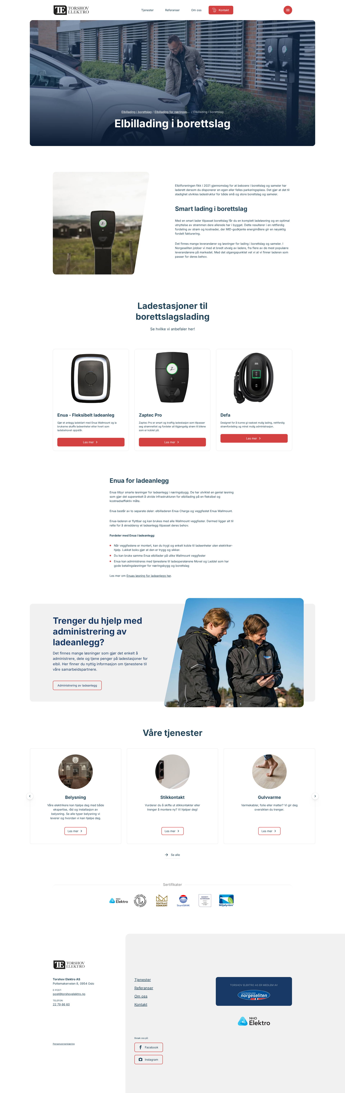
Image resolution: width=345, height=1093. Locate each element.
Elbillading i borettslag (136, 112)
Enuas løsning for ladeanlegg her (148, 576)
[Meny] (288, 10)
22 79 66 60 (61, 1004)
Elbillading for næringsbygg (172, 112)
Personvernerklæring (64, 1043)
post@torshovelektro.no (69, 994)
